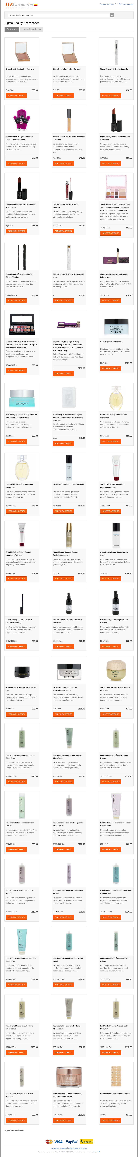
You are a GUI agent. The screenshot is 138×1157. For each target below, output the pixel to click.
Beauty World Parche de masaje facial (115, 1094)
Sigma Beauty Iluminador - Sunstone (20, 69)
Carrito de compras (126, 4)
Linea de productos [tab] (32, 29)
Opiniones (63, 1148)
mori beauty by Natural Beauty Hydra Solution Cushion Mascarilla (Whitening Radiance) (68, 418)
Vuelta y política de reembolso (77, 1148)
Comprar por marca (107, 4)
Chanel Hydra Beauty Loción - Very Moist (68, 484)
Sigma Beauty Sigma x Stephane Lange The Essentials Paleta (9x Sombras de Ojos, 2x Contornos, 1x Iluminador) (115, 207)
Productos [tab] (12, 29)
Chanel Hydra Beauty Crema (111, 342)
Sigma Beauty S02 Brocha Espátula (114, 69)
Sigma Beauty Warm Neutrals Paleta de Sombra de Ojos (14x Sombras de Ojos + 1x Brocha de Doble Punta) (21, 345)
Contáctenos (55, 1148)
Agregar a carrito (16, 96)
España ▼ (97, 1152)
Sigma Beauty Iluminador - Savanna (66, 69)
